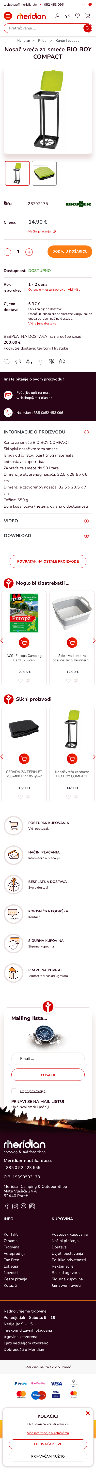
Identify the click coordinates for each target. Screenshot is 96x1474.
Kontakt (11, 1234)
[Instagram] (15, 1206)
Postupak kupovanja (70, 1234)
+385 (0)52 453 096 (47, 412)
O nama (10, 1241)
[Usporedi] (18, 363)
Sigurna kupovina (67, 1279)
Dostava (59, 1247)
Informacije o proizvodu (34, 432)
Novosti (11, 1272)
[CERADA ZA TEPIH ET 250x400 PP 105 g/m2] (24, 758)
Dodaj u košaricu (69, 251)
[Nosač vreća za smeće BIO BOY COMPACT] (72, 758)
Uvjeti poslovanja (67, 1253)
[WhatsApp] (51, 363)
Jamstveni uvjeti (66, 1285)
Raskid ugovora (66, 1272)
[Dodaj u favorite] (7, 363)
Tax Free (11, 1260)
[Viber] (62, 363)
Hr (89, 4)
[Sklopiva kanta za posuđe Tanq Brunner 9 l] (72, 642)
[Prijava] (57, 16)
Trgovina (11, 1247)
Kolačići (10, 1285)
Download (17, 536)
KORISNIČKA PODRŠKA (48, 911)
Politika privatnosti (69, 1260)
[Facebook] (41, 363)
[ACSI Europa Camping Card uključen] (24, 642)
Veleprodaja (14, 1253)
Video (11, 521)
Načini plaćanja (65, 1241)
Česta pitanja (15, 1279)
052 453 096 (54, 4)
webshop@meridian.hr (20, 4)
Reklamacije (63, 1266)
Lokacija (11, 1266)
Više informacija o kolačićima (48, 1433)
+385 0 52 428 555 (22, 1167)
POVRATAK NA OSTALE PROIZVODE (48, 561)
